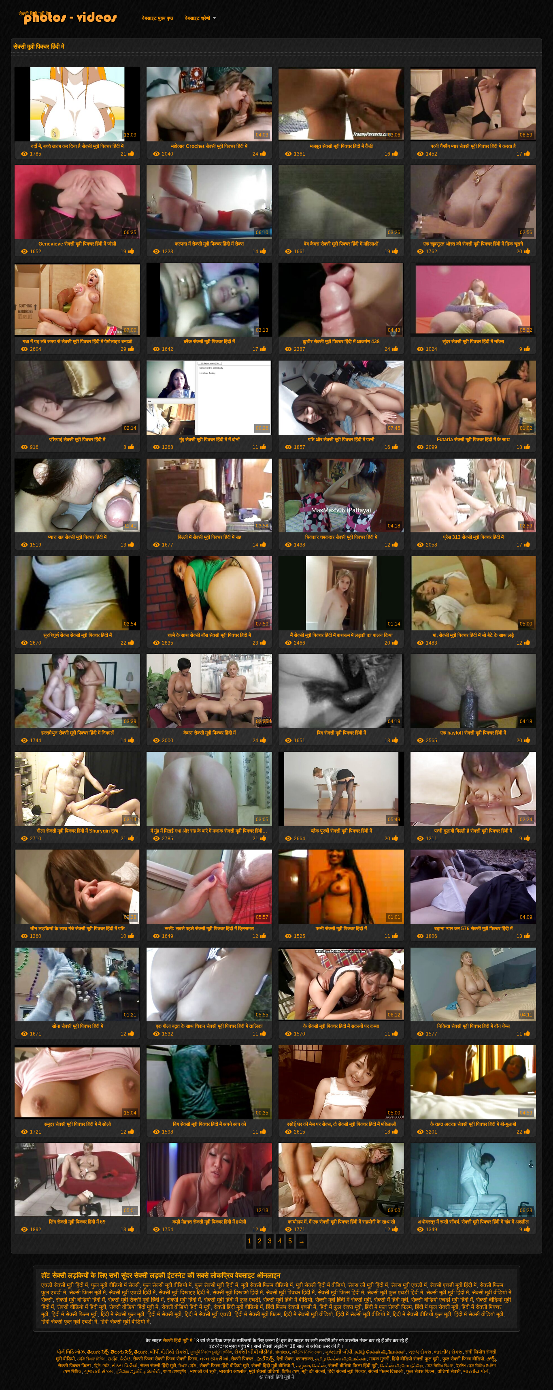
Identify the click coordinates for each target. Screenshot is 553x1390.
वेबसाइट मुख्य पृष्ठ (157, 18)
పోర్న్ (491, 1359)
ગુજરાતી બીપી (338, 1352)
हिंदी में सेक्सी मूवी (164, 1314)
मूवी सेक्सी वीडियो (264, 1371)
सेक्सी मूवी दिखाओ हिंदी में (238, 1292)
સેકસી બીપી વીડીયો (253, 1352)
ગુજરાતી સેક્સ (99, 1371)
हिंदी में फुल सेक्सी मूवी (436, 1307)
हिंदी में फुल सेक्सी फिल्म (388, 1307)
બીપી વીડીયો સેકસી (169, 1352)
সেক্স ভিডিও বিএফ (439, 1366)
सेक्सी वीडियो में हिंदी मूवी (81, 1307)
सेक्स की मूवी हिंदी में (368, 1285)
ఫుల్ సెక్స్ (265, 1359)
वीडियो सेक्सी (449, 1371)
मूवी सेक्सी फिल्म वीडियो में (267, 1285)
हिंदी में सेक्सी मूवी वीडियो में (362, 1314)
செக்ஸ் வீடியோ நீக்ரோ (401, 1366)
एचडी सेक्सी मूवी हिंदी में (64, 1285)
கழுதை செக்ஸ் (311, 1366)
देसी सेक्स (285, 1359)
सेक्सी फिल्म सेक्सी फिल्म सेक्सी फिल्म (165, 1359)
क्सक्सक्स (304, 1359)
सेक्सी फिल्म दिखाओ (386, 1371)
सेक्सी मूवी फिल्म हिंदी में (341, 1292)
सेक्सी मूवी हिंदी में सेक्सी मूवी (343, 1299)
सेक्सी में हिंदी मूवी (391, 1299)
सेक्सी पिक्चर (242, 1359)
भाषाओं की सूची (203, 1371)
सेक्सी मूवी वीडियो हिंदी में (80, 1299)
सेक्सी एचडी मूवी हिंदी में (453, 1285)
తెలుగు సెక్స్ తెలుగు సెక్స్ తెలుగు (117, 1352)
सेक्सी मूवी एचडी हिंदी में (132, 1292)
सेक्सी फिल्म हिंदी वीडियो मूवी (224, 1366)
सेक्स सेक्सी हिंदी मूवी (158, 1366)
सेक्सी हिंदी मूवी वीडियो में (238, 1307)
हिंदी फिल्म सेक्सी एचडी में (291, 1307)
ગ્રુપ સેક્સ (420, 1352)
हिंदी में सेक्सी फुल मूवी (122, 1314)
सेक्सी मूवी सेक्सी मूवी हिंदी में (136, 1299)
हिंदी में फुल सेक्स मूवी (340, 1307)
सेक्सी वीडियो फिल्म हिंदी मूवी (353, 1366)
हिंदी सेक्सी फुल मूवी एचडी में (69, 1321)
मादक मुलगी (379, 1359)
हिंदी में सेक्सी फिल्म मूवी (74, 1314)
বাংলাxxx (282, 1352)
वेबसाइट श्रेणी (197, 18)
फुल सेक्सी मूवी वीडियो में (167, 1285)
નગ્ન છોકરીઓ (214, 1359)
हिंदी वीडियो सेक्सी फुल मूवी (416, 1359)
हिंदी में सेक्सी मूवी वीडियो (308, 1314)
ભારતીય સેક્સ (448, 1352)
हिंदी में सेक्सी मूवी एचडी (208, 1314)
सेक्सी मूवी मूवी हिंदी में (447, 1292)
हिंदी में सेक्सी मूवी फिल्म (257, 1314)
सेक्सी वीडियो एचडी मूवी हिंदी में (442, 1299)
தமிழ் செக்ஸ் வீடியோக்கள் (380, 1352)
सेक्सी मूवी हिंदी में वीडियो (287, 1299)
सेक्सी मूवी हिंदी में (184, 1299)
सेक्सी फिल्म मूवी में (87, 1292)
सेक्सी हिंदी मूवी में (33, 14)
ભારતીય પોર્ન (476, 1371)
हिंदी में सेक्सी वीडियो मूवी (478, 1314)
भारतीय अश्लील (233, 1371)
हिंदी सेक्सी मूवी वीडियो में (124, 1321)
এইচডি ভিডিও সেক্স (307, 1352)
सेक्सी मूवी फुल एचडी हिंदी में (395, 1292)
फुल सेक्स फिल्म (420, 1371)
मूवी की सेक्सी (313, 1371)
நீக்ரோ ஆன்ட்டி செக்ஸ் (139, 1371)
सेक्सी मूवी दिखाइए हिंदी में (184, 1292)
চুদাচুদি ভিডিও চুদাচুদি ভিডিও (211, 1352)
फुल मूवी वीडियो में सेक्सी (115, 1285)
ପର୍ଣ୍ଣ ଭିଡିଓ (119, 1359)
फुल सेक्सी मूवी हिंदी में (216, 1285)
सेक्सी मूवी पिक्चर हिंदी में (290, 1292)
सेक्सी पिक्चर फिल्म (75, 1366)
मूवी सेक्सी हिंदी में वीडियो (320, 1285)
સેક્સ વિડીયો (125, 1366)
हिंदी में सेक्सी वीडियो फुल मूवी (422, 1314)
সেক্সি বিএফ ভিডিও (91, 1359)
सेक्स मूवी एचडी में (409, 1285)
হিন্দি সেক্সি (101, 1366)
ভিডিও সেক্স (290, 1371)
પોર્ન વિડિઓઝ (71, 1352)
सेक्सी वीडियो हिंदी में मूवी (186, 1307)
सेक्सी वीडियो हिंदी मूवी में (133, 1307)
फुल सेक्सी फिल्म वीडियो (463, 1359)
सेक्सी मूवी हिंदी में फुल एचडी (232, 1299)
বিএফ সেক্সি (188, 1366)
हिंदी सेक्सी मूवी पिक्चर (347, 1371)
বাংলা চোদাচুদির (175, 1371)
